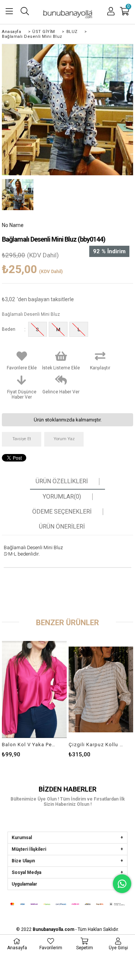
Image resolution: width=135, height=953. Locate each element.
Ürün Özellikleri (62, 481)
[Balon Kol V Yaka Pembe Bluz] (34, 689)
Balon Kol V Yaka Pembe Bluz (29, 744)
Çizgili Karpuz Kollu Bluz (96, 744)
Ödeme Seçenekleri (62, 511)
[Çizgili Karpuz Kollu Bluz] (101, 689)
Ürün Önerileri (62, 526)
